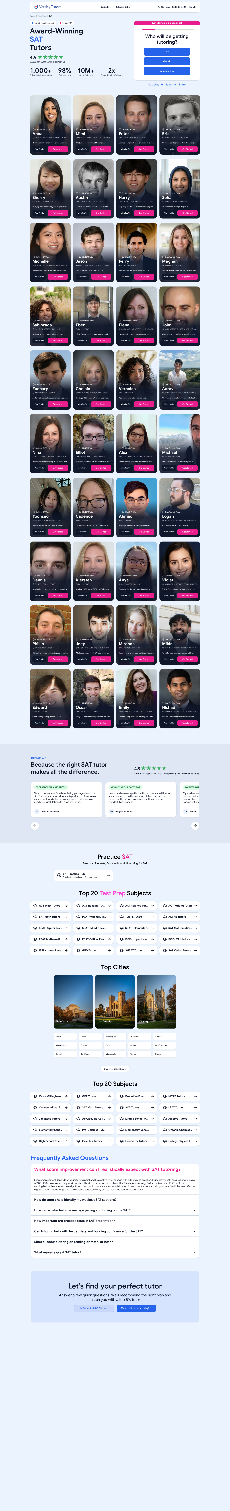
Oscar (81, 708)
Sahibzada (42, 325)
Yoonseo (40, 516)
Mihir (167, 644)
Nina (36, 453)
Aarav (168, 389)
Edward (39, 708)
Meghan (170, 261)
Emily (124, 708)
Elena (124, 325)
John (167, 325)
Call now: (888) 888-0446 (173, 7)
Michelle (40, 261)
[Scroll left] (35, 826)
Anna (37, 134)
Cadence (84, 516)
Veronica (127, 389)
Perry (124, 261)
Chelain (83, 389)
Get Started (58, 149)
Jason (81, 261)
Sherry (38, 198)
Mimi (80, 134)
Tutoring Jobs (123, 7)
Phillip (38, 644)
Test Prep (42, 16)
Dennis (39, 580)
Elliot (80, 453)
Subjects (104, 7)
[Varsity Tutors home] (47, 7)
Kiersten (84, 580)
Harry (124, 198)
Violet (167, 580)
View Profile (39, 149)
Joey (80, 644)
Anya (124, 580)
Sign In (192, 7)
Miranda (127, 644)
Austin (82, 198)
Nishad (168, 708)
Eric (166, 134)
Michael (169, 453)
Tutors (32, 16)
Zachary (40, 389)
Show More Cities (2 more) (115, 1069)
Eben (80, 325)
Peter (124, 134)
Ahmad (126, 516)
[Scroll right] (195, 826)
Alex (123, 453)
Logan (168, 516)
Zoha (166, 198)
